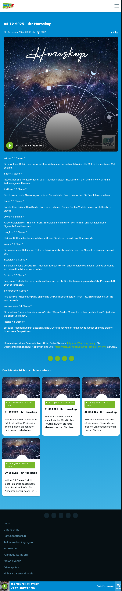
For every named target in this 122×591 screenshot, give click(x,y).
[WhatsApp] (53, 515)
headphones (112, 32)
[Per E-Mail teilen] (71, 358)
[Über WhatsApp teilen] (64, 358)
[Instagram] (61, 515)
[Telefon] (68, 515)
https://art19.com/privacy (81, 343)
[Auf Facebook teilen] (50, 358)
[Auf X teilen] (57, 358)
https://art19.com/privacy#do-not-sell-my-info (81, 346)
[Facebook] (46, 515)
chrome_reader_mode (116, 32)
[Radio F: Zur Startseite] (57, 6)
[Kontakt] (75, 515)
